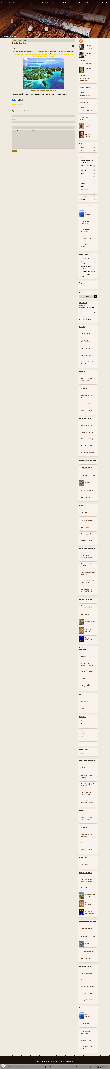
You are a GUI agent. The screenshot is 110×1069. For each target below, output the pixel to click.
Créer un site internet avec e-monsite (45, 1061)
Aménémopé (88, 48)
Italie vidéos (85, 614)
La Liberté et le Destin (50, 90)
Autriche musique (87, 410)
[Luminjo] (88, 1067)
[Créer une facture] (61, 1067)
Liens (82, 736)
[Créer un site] (7, 1067)
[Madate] (21, 1067)
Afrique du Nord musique (86, 388)
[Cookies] (3, 1066)
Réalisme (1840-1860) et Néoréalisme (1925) (87, 565)
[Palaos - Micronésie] (43, 73)
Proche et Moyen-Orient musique (87, 379)
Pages (48, 3)
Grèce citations (86, 333)
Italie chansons (86, 497)
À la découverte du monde (88, 271)
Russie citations (86, 355)
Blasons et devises (88, 189)
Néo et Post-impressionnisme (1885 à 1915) (86, 556)
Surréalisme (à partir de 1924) (88, 573)
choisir (45, 51)
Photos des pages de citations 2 (88, 267)
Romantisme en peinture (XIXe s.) (87, 590)
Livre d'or (83, 733)
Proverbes (88, 170)
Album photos (56, 3)
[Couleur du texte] (21, 131)
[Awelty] (48, 1067)
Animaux (88, 199)
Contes (65, 3)
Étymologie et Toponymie (88, 193)
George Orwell (85, 95)
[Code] (36, 131)
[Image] (32, 131)
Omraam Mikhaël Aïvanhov (85, 118)
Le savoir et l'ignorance (85, 222)
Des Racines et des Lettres (92, 3)
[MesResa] (34, 1067)
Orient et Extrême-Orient (88, 630)
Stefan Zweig (84, 102)
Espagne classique (87, 452)
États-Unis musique (88, 475)
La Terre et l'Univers (50, 94)
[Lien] (28, 131)
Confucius (88, 127)
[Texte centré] (26, 131)
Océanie (42, 90)
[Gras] (13, 131)
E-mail (13, 119)
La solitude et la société (86, 246)
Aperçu (40, 130)
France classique (86, 445)
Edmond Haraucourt (87, 63)
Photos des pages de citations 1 (88, 262)
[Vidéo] (34, 131)
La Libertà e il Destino (17, 94)
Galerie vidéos (84, 743)
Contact (82, 723)
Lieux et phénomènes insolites (76, 3)
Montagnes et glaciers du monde (87, 664)
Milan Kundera (89, 56)
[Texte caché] (30, 131)
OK (95, 296)
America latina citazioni (28, 94)
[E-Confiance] (75, 1067)
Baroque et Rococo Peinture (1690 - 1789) (87, 581)
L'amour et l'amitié (88, 214)
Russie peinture (86, 521)
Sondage (83, 727)
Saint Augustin (85, 87)
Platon (86, 71)
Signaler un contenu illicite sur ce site (64, 1061)
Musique (88, 154)
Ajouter (15, 150)
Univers (83, 678)
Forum (82, 730)
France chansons (88, 483)
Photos (19, 40)
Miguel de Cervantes (88, 135)
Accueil (44, 3)
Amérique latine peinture (86, 513)
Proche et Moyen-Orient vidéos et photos (87, 607)
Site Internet (15, 125)
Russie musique (86, 404)
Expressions (88, 196)
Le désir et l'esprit (87, 238)
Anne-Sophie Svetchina (84, 79)
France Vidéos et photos (90, 622)
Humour (88, 186)
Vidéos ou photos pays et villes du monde (88, 161)
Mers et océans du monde (87, 686)
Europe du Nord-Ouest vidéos (89, 639)
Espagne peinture (87, 534)
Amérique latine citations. (61, 94)
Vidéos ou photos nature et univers (88, 166)
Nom (13, 113)
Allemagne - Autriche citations (87, 341)
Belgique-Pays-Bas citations (87, 363)
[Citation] (24, 131)
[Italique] (15, 131)
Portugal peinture (87, 540)
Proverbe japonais (86, 110)
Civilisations (88, 183)
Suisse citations (86, 348)
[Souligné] (17, 131)
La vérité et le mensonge (85, 230)
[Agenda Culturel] (102, 1067)
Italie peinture (85, 527)
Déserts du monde (87, 672)
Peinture (88, 157)
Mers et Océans (35, 90)
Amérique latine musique (86, 396)
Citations (88, 151)
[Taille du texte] (19, 131)
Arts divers (88, 180)
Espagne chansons (87, 490)
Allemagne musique (87, 439)
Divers (88, 173)
